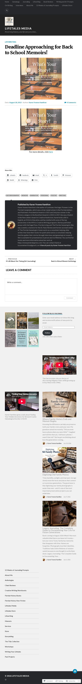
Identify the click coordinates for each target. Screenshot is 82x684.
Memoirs (8, 621)
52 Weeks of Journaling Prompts (47, 5)
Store (7, 631)
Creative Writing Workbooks (15, 590)
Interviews (19, 5)
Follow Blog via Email (52, 313)
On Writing (9, 5)
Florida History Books (13, 596)
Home (7, 2)
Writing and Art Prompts (64, 2)
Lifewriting (36, 2)
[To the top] (75, 671)
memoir (25, 195)
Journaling (26, 2)
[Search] (7, 10)
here (51, 152)
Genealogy (16, 2)
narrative (34, 195)
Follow (47, 333)
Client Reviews (10, 585)
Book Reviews (48, 2)
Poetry (54, 195)
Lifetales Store (67, 5)
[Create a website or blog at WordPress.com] (5, 680)
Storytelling (9, 636)
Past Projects (10, 657)
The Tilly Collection (12, 641)
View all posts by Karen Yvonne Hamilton (55, 245)
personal (44, 195)
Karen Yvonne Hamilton (37, 102)
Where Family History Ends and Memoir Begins (56, 420)
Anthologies (9, 580)
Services (8, 626)
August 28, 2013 (15, 102)
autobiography (12, 195)
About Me (29, 5)
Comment (69, 298)
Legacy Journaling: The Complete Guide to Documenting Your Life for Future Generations (58, 530)
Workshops (9, 647)
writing (62, 195)
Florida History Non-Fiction (15, 601)
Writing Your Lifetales (13, 652)
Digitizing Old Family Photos (55, 474)
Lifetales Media (18, 28)
